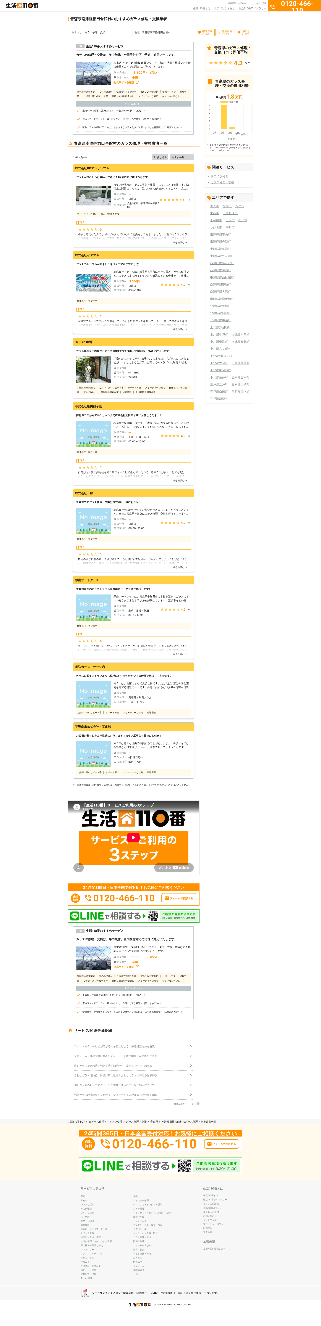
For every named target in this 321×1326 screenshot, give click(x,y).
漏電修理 (85, 1225)
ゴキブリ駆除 (87, 1212)
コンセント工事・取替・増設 (147, 1225)
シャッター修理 (141, 1200)
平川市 (230, 227)
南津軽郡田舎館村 (222, 299)
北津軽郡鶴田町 (220, 313)
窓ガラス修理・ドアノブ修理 (105, 1121)
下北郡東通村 (240, 363)
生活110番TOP (76, 1121)
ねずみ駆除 (138, 1216)
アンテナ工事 (140, 1220)
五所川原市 (230, 213)
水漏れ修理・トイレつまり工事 (96, 1241)
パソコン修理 (87, 1257)
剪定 (83, 1196)
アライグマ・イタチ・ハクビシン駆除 (152, 1212)
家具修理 (137, 1257)
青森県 (154, 1121)
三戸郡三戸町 (240, 377)
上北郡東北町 (240, 341)
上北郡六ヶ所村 (220, 349)
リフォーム (138, 1265)
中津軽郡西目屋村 (222, 277)
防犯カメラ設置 (88, 1270)
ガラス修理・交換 (222, 182)
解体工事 (137, 1261)
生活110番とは (201, 8)
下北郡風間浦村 (220, 370)
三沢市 (230, 220)
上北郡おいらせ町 (222, 356)
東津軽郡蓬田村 (220, 249)
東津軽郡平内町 (220, 234)
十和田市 (216, 220)
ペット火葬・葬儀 (142, 1253)
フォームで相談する (181, 898)
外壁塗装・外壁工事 (91, 1265)
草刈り (84, 1200)
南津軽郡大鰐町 (220, 291)
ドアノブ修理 (219, 176)
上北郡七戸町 (219, 334)
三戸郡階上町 (240, 391)
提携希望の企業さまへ (214, 1248)
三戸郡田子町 (240, 384)
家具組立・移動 (88, 1274)
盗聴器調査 (138, 1270)
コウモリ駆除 (87, 1220)
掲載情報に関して (212, 1207)
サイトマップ (210, 1220)
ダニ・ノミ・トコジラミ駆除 (147, 1204)
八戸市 (239, 206)
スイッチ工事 (87, 1233)
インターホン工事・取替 (145, 1233)
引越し (136, 1274)
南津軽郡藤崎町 (220, 284)
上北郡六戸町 (240, 334)
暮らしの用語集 (211, 1203)
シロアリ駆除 (87, 1204)
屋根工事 (85, 1261)
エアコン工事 (140, 1229)
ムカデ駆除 (138, 1208)
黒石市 (214, 213)
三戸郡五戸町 (219, 384)
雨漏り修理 (138, 1241)
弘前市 (227, 206)
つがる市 (216, 227)
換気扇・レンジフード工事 (94, 1229)
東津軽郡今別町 (220, 241)
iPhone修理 (86, 1278)
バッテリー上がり (142, 1245)
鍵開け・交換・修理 (91, 1237)
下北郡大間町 (219, 363)
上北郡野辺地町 (220, 327)
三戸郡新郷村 (219, 399)
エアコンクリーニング (92, 1253)
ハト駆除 (85, 1216)
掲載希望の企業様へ (237, 3)
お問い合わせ (210, 1215)
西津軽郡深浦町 (220, 270)
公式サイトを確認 (124, 82)
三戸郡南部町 (219, 391)
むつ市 (242, 220)
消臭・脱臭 (138, 1249)
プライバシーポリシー (214, 1224)
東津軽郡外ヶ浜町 (222, 256)
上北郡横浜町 (219, 341)
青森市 (214, 206)
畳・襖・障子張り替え (92, 1245)
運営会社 (207, 1232)
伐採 (135, 1196)
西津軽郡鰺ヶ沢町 (222, 263)
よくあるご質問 (259, 3)
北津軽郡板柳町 (220, 306)
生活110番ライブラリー (252, 8)
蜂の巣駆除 (86, 1208)
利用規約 (207, 1228)
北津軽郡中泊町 (220, 320)
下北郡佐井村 (219, 377)
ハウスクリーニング (91, 1249)
